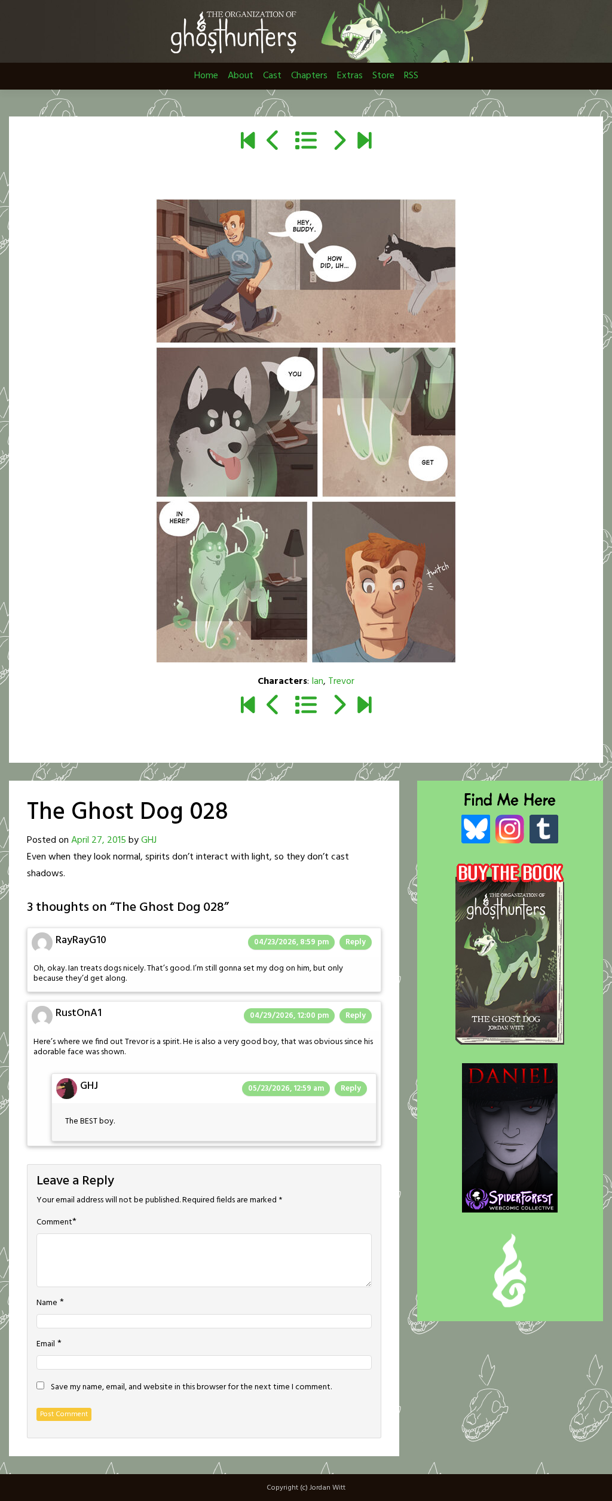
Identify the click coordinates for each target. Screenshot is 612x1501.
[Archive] (306, 142)
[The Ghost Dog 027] (273, 142)
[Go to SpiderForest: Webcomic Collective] (510, 1200)
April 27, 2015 (98, 840)
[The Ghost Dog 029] (338, 142)
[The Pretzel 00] (248, 142)
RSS (411, 76)
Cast (272, 76)
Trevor (341, 681)
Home (206, 76)
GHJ (149, 840)
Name (46, 1303)
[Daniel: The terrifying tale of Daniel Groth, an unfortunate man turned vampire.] (510, 1125)
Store (383, 76)
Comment (54, 1223)
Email (45, 1344)
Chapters (309, 76)
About (240, 76)
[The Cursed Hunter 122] (364, 142)
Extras (350, 76)
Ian (317, 681)
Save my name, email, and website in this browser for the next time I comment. (191, 1387)
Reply (355, 942)
